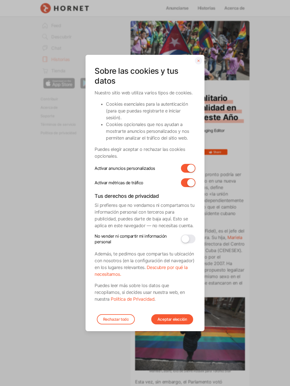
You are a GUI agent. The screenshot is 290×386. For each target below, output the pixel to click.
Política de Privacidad (132, 299)
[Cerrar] (198, 60)
